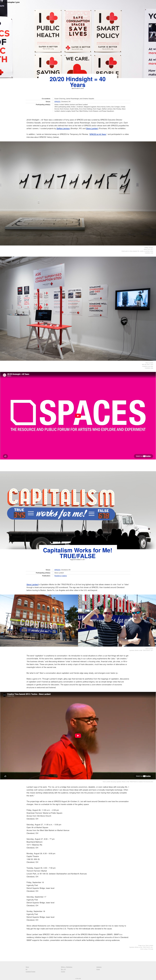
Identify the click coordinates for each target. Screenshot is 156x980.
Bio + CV (63, 969)
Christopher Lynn (12, 2)
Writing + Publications (66, 967)
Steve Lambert (92, 128)
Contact (63, 971)
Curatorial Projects (30, 971)
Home (27, 967)
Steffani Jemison (63, 128)
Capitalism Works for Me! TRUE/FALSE (77, 553)
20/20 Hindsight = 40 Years (78, 82)
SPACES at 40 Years (98, 134)
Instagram (99, 967)
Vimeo (98, 969)
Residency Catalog (60, 576)
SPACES (57, 101)
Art (26, 969)
